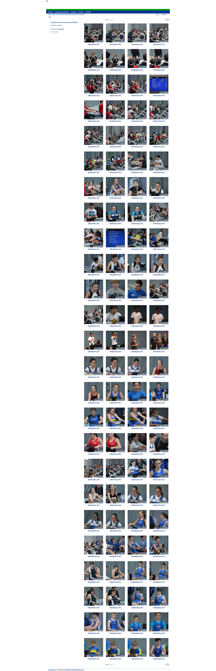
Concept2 (60, 29)
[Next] (166, 20)
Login (157, 14)
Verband (73, 12)
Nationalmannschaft (62, 12)
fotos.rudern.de (53, 14)
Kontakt (88, 12)
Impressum (52, 670)
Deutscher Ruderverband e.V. (74, 670)
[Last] (168, 20)
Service (80, 12)
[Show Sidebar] (50, 17)
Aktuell (50, 12)
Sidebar (164, 14)
